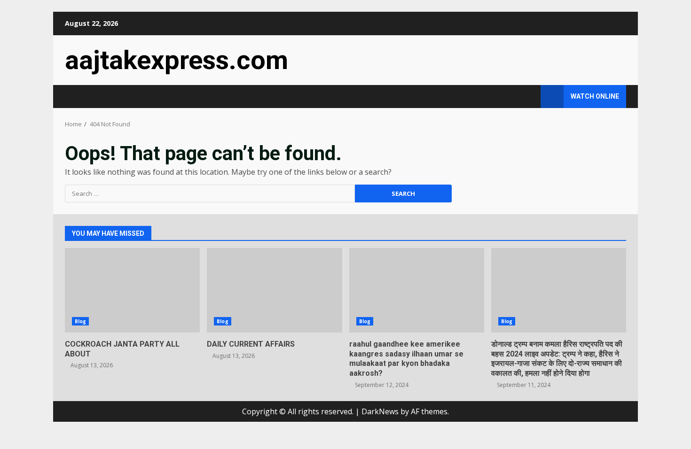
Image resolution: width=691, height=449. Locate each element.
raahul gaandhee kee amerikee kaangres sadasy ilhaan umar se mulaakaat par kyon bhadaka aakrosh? (416, 290)
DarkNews (380, 411)
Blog (80, 321)
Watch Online (595, 96)
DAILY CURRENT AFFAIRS (274, 290)
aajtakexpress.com (176, 60)
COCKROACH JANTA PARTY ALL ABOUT (132, 290)
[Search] (529, 96)
